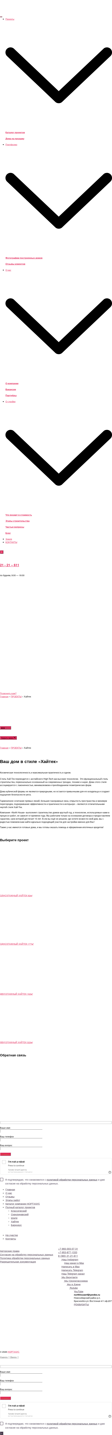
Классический (19, 1210)
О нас (8, 1193)
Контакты (10, 1238)
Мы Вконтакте (69, 1277)
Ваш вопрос (6, 1145)
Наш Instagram (69, 1259)
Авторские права (9, 1251)
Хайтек (15, 1221)
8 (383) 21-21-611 (68, 1256)
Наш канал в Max (74, 1263)
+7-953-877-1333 (67, 1252)
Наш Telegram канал (73, 1273)
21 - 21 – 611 (9, 564)
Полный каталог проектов (20, 1207)
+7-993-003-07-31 (68, 1248)
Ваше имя (5, 1127)
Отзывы (9, 1196)
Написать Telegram (72, 1270)
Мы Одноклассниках (76, 1280)
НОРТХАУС (14, 1351)
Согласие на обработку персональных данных (26, 1254)
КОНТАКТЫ (11, 542)
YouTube (78, 1291)
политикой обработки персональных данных (72, 1179)
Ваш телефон (7, 1136)
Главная (4, 696)
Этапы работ (12, 1200)
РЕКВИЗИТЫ (81, 1304)
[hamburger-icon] (1, 16)
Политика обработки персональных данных (25, 1258)
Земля (8, 539)
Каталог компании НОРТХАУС (22, 1203)
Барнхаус (16, 1225)
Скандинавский (20, 1214)
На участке (11, 1235)
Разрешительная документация (18, 1261)
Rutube (73, 1288)
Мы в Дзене (73, 1284)
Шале (14, 1218)
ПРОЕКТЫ (16, 696)
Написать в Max (70, 1266)
